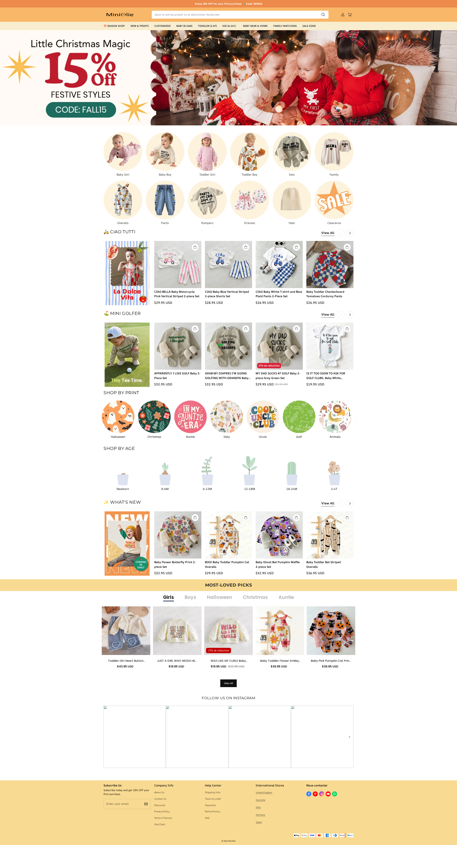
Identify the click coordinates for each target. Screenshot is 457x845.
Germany (260, 814)
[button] (349, 737)
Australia (260, 799)
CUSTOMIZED (162, 26)
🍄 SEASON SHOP (114, 26)
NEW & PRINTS (139, 26)
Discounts (159, 805)
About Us (159, 792)
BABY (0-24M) (184, 26)
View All (327, 233)
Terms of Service (163, 817)
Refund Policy (212, 811)
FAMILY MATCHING (285, 26)
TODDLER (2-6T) (207, 26)
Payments (210, 805)
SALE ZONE (309, 26)
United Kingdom (264, 792)
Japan (259, 822)
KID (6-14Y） (229, 26)
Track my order (213, 798)
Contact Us (160, 798)
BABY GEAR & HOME (255, 26)
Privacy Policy (162, 811)
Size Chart (159, 824)
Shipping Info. (213, 792)
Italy (258, 807)
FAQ (207, 817)
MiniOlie (231, 841)
